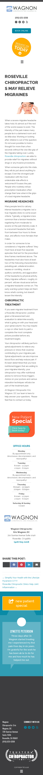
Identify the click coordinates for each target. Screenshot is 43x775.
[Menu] (22, 61)
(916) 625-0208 (21, 17)
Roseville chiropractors (16, 156)
